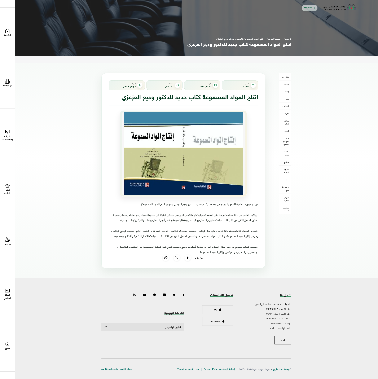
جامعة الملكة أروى (281, 369)
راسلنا (271, 328)
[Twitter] (174, 295)
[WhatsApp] (166, 258)
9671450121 (272, 309)
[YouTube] (144, 295)
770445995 (271, 318)
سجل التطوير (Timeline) (188, 369)
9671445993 (272, 314)
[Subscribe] (106, 327)
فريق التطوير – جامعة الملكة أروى (116, 369)
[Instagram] (164, 295)
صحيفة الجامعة (273, 38)
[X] (176, 258)
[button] (7, 83)
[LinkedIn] (134, 295)
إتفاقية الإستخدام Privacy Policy (219, 369)
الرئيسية (287, 38)
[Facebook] (187, 258)
